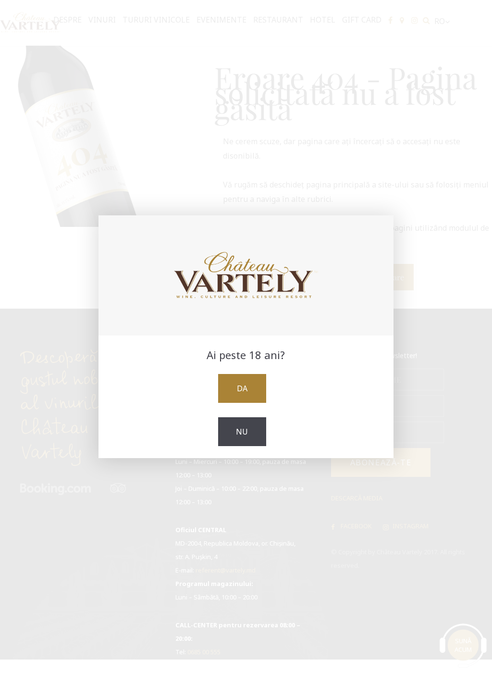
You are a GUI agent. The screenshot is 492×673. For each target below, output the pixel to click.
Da (242, 388)
